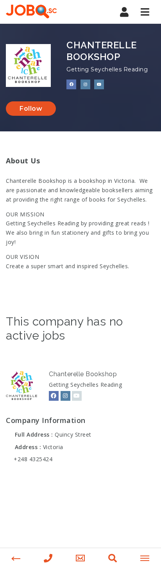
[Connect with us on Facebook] (71, 84)
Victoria (53, 447)
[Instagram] (65, 396)
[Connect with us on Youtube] (99, 84)
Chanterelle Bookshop (83, 374)
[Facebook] (54, 396)
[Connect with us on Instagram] (85, 84)
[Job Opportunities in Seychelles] (31, 11)
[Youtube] (77, 396)
